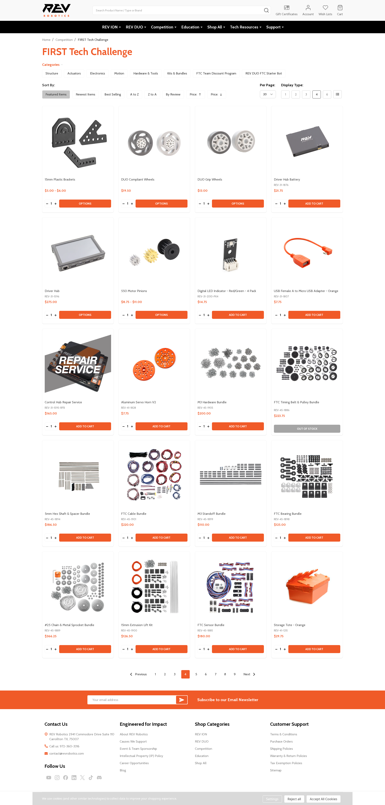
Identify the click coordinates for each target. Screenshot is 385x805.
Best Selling (112, 94)
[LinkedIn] (74, 777)
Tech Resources (244, 27)
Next (247, 674)
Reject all (294, 799)
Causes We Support (133, 741)
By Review (173, 94)
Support (273, 27)
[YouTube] (49, 777)
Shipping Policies (281, 749)
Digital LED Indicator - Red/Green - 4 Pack (227, 291)
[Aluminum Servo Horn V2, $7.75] (154, 364)
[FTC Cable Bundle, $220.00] (154, 476)
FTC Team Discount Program (216, 73)
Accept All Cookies (323, 799)
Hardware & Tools (145, 73)
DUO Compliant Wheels (137, 179)
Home (46, 40)
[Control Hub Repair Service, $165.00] (78, 364)
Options (85, 203)
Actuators (74, 73)
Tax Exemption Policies (286, 763)
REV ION (110, 27)
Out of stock (307, 429)
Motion (119, 73)
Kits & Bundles (177, 73)
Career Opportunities (134, 763)
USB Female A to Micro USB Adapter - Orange (306, 291)
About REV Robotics (134, 734)
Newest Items (85, 94)
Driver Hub (52, 291)
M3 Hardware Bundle (212, 402)
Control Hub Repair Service (63, 402)
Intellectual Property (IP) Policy (141, 756)
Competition (162, 27)
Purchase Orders (281, 741)
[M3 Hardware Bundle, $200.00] (231, 364)
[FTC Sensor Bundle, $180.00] (231, 587)
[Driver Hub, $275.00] (78, 253)
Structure (52, 73)
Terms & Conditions (283, 734)
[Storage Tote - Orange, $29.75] (307, 587)
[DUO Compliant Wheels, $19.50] (154, 141)
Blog (123, 770)
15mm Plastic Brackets (60, 179)
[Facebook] (65, 777)
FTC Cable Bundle (133, 514)
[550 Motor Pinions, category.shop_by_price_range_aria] (154, 253)
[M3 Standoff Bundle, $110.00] (231, 476)
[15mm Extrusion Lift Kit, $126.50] (154, 587)
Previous (140, 674)
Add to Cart (314, 203)
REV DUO (134, 27)
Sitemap (276, 770)
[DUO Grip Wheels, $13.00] (231, 141)
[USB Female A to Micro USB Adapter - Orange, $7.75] (307, 253)
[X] (82, 777)
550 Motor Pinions (134, 291)
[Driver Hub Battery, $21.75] (307, 141)
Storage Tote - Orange (289, 625)
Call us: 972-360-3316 (64, 746)
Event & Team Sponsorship (138, 749)
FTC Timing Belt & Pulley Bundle (296, 402)
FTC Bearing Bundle (288, 514)
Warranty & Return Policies (288, 756)
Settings (272, 799)
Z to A (152, 94)
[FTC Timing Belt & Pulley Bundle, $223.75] (307, 364)
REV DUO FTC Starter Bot (263, 73)
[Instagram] (57, 777)
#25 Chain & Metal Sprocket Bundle (69, 625)
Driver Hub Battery (287, 179)
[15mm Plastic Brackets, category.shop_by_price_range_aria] (78, 141)
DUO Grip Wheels (210, 179)
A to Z (134, 94)
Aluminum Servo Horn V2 (138, 402)
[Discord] (99, 777)
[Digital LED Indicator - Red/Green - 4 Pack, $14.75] (231, 253)
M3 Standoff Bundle (212, 514)
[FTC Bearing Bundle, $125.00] (307, 476)
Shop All (214, 27)
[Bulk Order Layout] (337, 94)
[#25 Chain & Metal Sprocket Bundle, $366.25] (78, 587)
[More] (120, 27)
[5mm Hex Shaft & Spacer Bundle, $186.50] (78, 476)
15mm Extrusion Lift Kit (137, 625)
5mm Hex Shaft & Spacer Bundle (67, 514)
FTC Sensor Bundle (211, 625)
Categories (51, 64)
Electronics (97, 73)
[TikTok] (91, 777)
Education (190, 27)
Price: (197, 95)
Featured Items (56, 94)
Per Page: (267, 85)
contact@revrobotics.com (66, 753)
